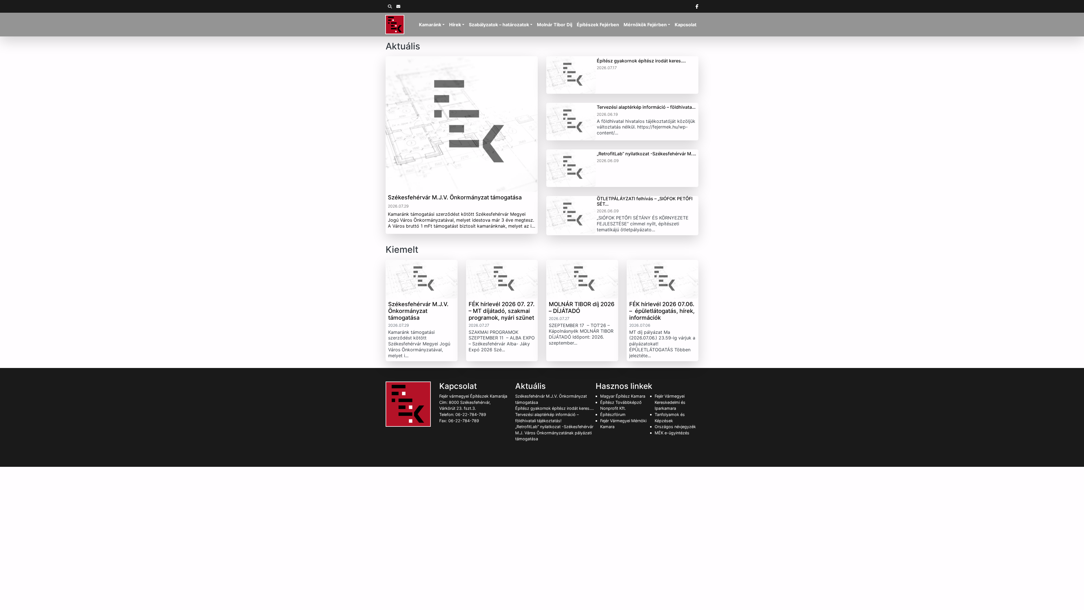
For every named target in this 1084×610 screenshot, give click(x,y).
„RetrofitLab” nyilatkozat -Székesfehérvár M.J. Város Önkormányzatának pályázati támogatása (554, 432)
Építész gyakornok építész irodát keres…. (554, 408)
